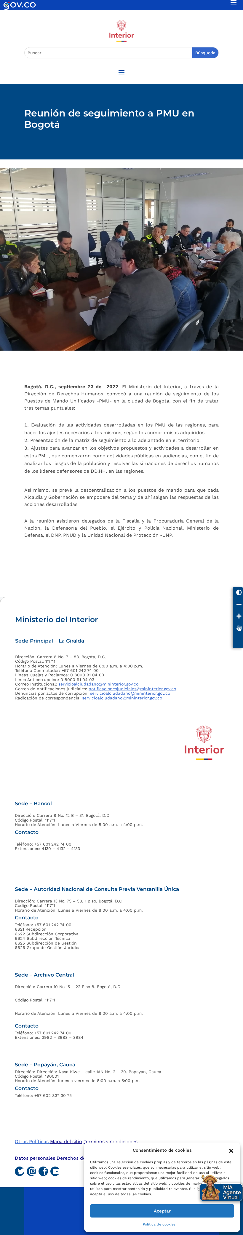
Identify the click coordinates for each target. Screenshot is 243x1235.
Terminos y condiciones (111, 1141)
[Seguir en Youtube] (55, 1171)
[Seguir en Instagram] (31, 1171)
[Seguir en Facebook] (43, 1171)
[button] (231, 1150)
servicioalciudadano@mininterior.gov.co (98, 684)
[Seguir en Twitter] (19, 1171)
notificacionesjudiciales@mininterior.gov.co (132, 688)
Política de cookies (159, 1224)
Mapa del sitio (66, 1141)
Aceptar (162, 1211)
